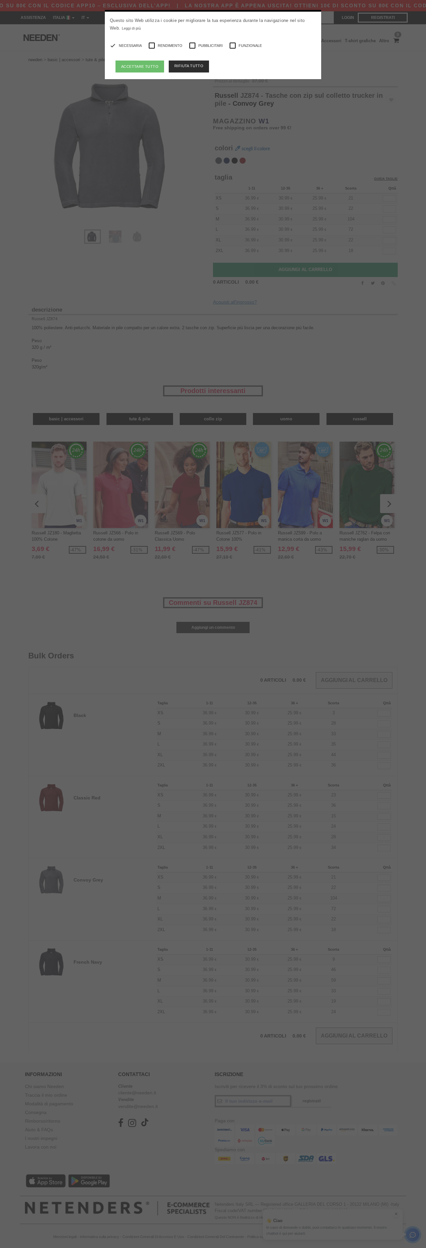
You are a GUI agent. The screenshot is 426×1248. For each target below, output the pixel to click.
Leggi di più (131, 28)
